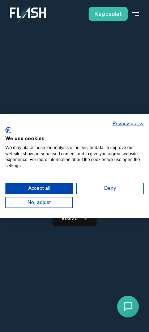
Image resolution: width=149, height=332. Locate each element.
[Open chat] (128, 306)
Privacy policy (128, 123)
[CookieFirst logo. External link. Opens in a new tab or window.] (8, 130)
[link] (28, 14)
